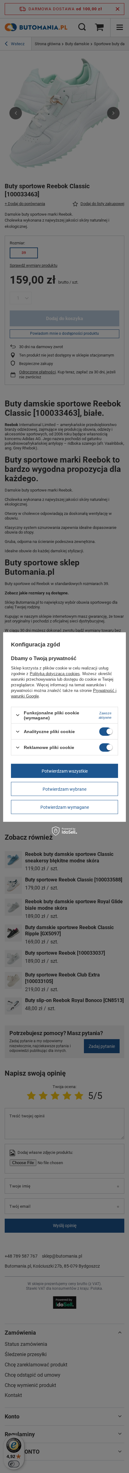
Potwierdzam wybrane (64, 788)
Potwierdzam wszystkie (65, 770)
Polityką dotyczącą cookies (55, 673)
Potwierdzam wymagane (64, 806)
